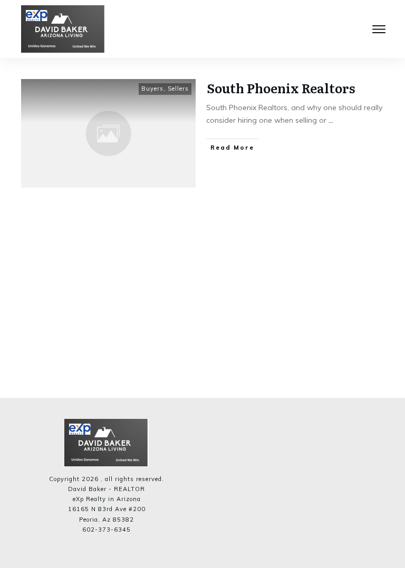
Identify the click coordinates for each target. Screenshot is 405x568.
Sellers (178, 88)
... (331, 120)
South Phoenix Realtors (281, 88)
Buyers (152, 88)
